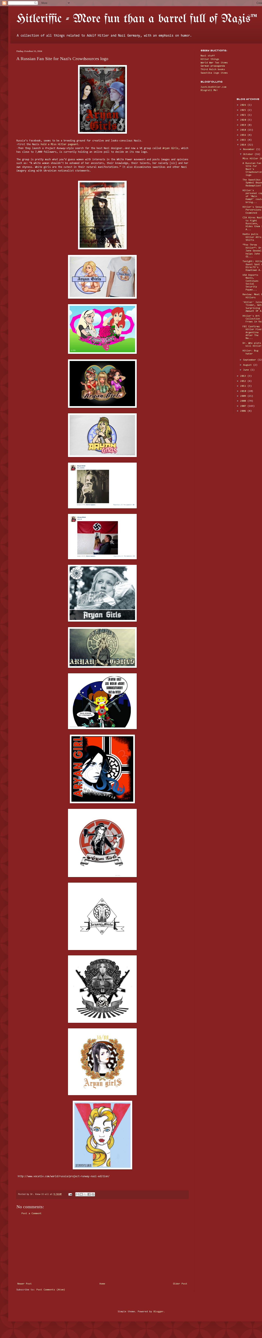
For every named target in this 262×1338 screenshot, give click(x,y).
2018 (243, 130)
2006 (243, 411)
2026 (243, 105)
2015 (243, 140)
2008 (243, 401)
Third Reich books (213, 69)
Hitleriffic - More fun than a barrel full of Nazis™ (136, 19)
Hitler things (210, 59)
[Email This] (77, 1194)
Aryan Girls (170, 148)
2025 (243, 110)
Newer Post (24, 1284)
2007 (243, 406)
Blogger (159, 1311)
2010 (243, 391)
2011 (243, 386)
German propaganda (213, 66)
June (246, 370)
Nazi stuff (208, 56)
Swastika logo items (214, 73)
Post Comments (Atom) (50, 1290)
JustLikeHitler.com (213, 87)
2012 (243, 381)
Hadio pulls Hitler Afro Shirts (252, 237)
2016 (243, 135)
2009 (243, 396)
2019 (243, 125)
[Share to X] (85, 1194)
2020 (243, 120)
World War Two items (214, 63)
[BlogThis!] (81, 1194)
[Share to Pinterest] (93, 1194)
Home (102, 1284)
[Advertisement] (102, 1248)
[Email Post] (70, 1194)
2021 (243, 115)
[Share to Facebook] (89, 1194)
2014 (243, 145)
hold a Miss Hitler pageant (59, 144)
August (248, 365)
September (250, 360)
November (249, 149)
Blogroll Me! (209, 90)
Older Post (180, 1284)
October (249, 154)
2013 (243, 376)
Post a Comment (31, 1213)
